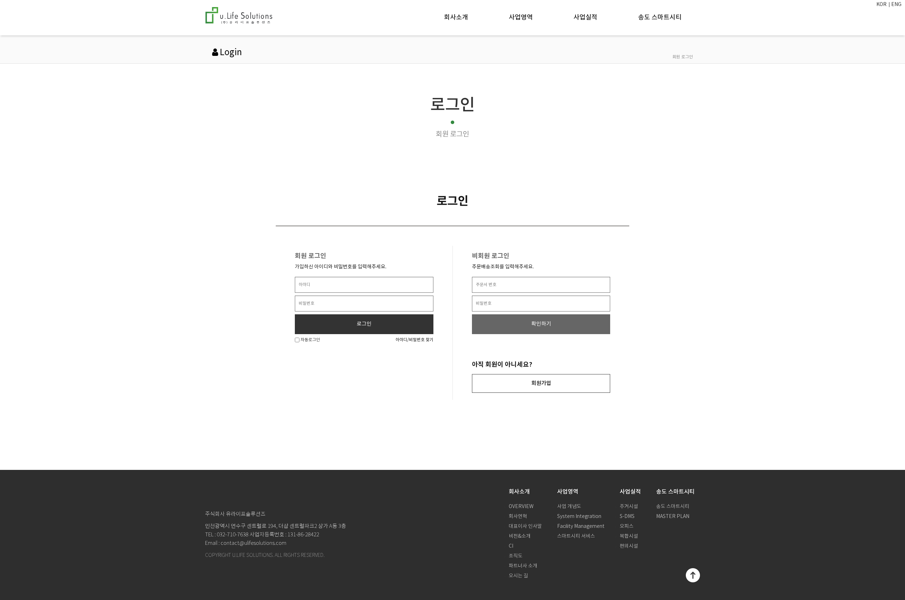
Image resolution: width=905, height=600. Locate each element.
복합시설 (629, 536)
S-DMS (627, 516)
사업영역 (521, 17)
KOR (881, 4)
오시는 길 (518, 576)
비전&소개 (520, 536)
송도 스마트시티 (660, 17)
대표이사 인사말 (525, 526)
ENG (896, 4)
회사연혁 (518, 516)
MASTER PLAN (672, 516)
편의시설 (629, 546)
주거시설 (629, 506)
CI (511, 546)
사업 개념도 (569, 506)
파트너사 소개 (523, 566)
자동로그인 (309, 340)
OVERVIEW (521, 506)
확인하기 (541, 324)
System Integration (579, 516)
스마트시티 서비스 (576, 536)
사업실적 (585, 17)
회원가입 (541, 383)
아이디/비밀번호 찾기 (414, 340)
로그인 (364, 324)
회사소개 (456, 17)
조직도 (515, 556)
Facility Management (581, 526)
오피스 (627, 526)
